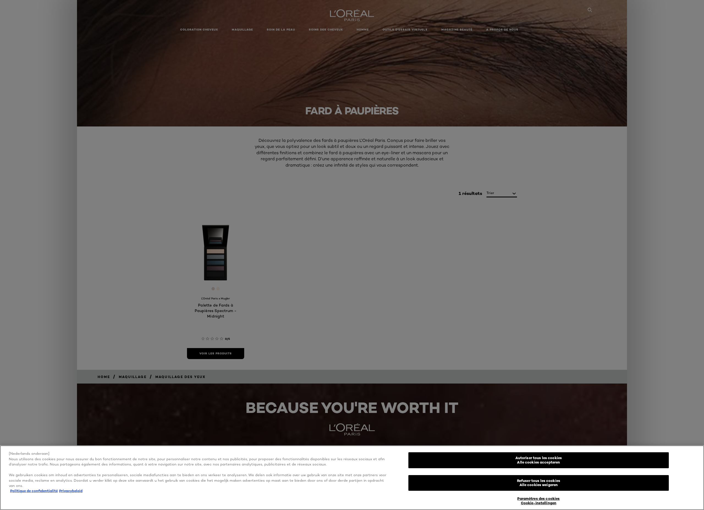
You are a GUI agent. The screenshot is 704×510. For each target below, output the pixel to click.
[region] (352, 477)
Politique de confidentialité (34, 491)
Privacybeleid (70, 491)
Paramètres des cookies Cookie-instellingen (538, 501)
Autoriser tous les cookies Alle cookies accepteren (538, 460)
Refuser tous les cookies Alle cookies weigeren (538, 482)
